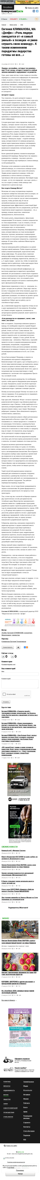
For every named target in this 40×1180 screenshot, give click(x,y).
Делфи (4, 633)
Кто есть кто (27, 1090)
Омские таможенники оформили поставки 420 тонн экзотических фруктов (19, 973)
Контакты (26, 1127)
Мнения (26, 1099)
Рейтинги (26, 1103)
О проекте (26, 1122)
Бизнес (5, 918)
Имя (3, 671)
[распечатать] (18, 648)
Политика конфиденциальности (16, 1162)
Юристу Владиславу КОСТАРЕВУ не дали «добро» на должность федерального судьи (19, 858)
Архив (25, 1111)
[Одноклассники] (27, 647)
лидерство (16, 635)
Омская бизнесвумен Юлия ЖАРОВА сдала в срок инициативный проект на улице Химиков (19, 866)
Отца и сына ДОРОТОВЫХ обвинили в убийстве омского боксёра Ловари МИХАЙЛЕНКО (18, 890)
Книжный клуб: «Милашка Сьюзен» (14, 850)
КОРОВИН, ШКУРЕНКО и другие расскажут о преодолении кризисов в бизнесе (18, 983)
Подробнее (10, 1167)
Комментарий (6, 678)
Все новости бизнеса (8, 1000)
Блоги (25, 1107)
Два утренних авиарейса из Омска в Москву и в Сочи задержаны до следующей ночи (20, 898)
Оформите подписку (22, 1059)
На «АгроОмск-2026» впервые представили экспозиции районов (18, 992)
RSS (24, 1139)
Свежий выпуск (28, 1082)
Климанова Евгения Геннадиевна (14, 641)
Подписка (26, 1135)
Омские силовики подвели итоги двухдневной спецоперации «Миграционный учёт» (17, 874)
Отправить (6, 702)
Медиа (25, 1086)
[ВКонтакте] (25, 647)
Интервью (26, 1094)
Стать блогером (28, 1131)
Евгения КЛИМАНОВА (15, 633)
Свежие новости (10, 847)
